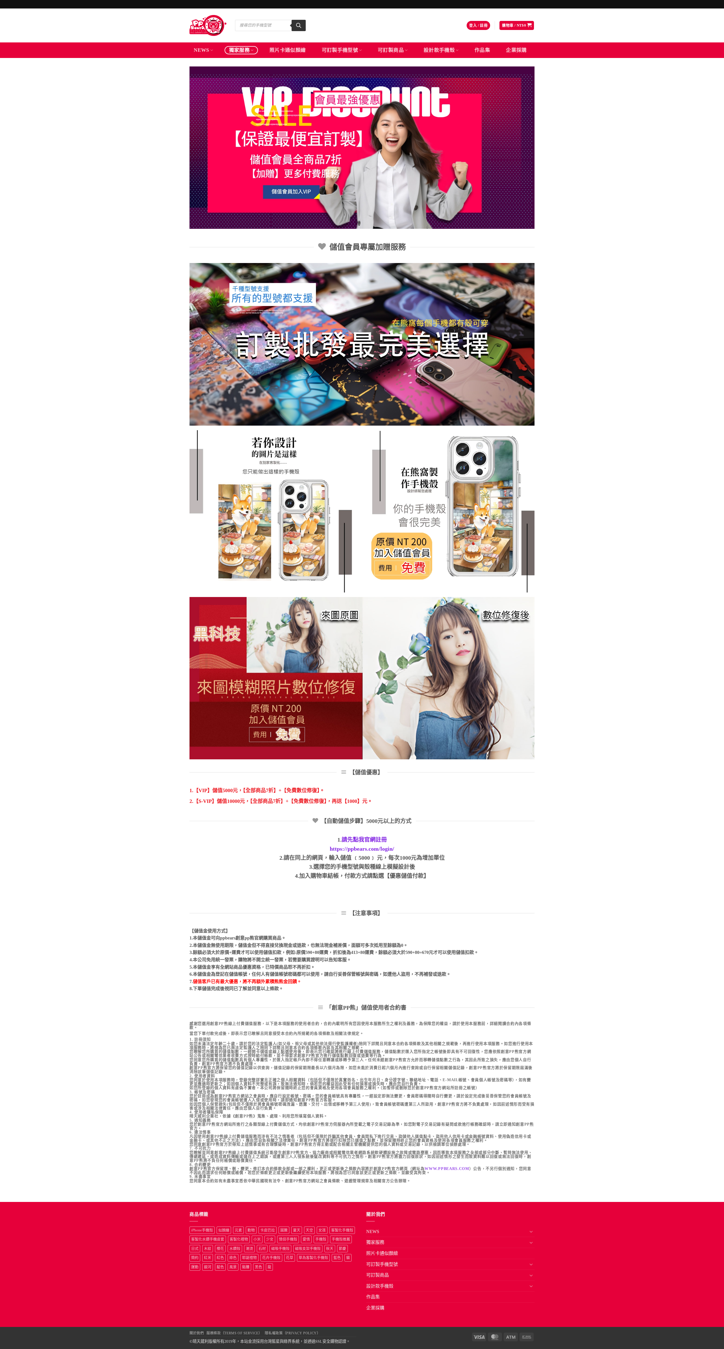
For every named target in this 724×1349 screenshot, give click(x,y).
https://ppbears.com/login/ (362, 849)
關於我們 (196, 1333)
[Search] (299, 25)
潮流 (249, 1249)
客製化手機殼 (342, 1230)
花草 (289, 1258)
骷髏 (245, 1267)
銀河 (207, 1267)
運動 (195, 1267)
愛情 (306, 1239)
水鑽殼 (234, 1249)
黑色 (258, 1267)
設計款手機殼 (439, 50)
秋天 (329, 1249)
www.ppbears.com (447, 1169)
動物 (251, 1230)
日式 (195, 1249)
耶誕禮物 (249, 1258)
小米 (257, 1239)
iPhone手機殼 (202, 1230)
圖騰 (284, 1230)
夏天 (296, 1230)
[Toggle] (531, 1231)
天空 (309, 1230)
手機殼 (320, 1239)
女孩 (322, 1230)
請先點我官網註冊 (364, 840)
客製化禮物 (239, 1239)
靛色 (220, 1267)
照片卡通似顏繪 (288, 50)
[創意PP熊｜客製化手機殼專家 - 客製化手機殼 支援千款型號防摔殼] (208, 25)
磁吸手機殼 (280, 1249)
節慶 (342, 1249)
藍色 (337, 1258)
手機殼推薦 (341, 1239)
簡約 (195, 1258)
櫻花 (220, 1249)
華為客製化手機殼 (313, 1258)
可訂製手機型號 (340, 50)
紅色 (220, 1258)
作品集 (482, 50)
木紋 (207, 1249)
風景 (233, 1267)
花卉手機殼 (271, 1258)
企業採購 (516, 50)
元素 (238, 1230)
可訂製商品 (391, 50)
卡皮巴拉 (267, 1230)
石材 (262, 1249)
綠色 (233, 1258)
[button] (478, 25)
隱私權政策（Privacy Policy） (292, 1333)
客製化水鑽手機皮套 (207, 1239)
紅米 (207, 1258)
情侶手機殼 (288, 1239)
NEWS (201, 50)
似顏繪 (223, 1230)
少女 (269, 1239)
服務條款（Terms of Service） (234, 1333)
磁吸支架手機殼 (308, 1249)
